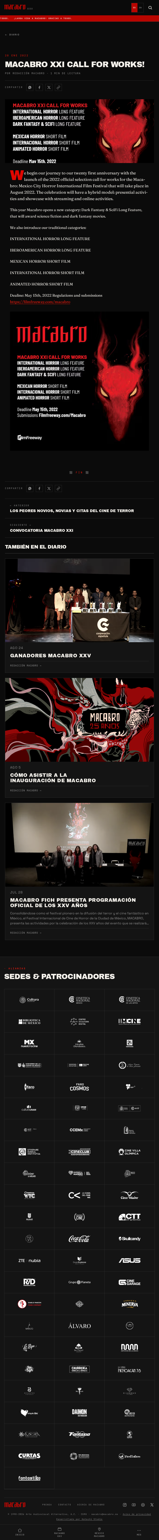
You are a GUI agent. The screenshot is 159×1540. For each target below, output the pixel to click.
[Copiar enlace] (58, 87)
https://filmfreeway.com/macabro (40, 301)
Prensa (47, 1504)
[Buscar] (150, 7)
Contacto (64, 1504)
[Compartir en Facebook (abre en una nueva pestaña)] (39, 87)
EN (140, 7)
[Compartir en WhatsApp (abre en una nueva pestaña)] (29, 87)
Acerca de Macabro (91, 1504)
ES (134, 7)
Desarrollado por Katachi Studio (79, 1519)
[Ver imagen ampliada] (79, 381)
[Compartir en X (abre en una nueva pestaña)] (48, 87)
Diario (12, 34)
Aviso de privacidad (137, 1514)
